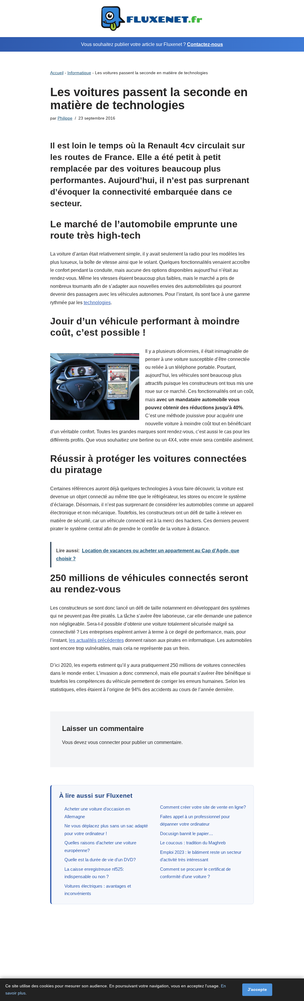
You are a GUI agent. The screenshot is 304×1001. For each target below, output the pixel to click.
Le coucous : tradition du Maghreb (193, 842)
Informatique (79, 72)
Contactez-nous (205, 44)
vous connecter (104, 742)
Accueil (57, 72)
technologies (97, 302)
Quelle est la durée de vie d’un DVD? (100, 859)
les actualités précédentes (96, 640)
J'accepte (257, 989)
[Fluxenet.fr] (152, 18)
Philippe (65, 118)
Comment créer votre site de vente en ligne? (203, 807)
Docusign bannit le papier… (186, 833)
